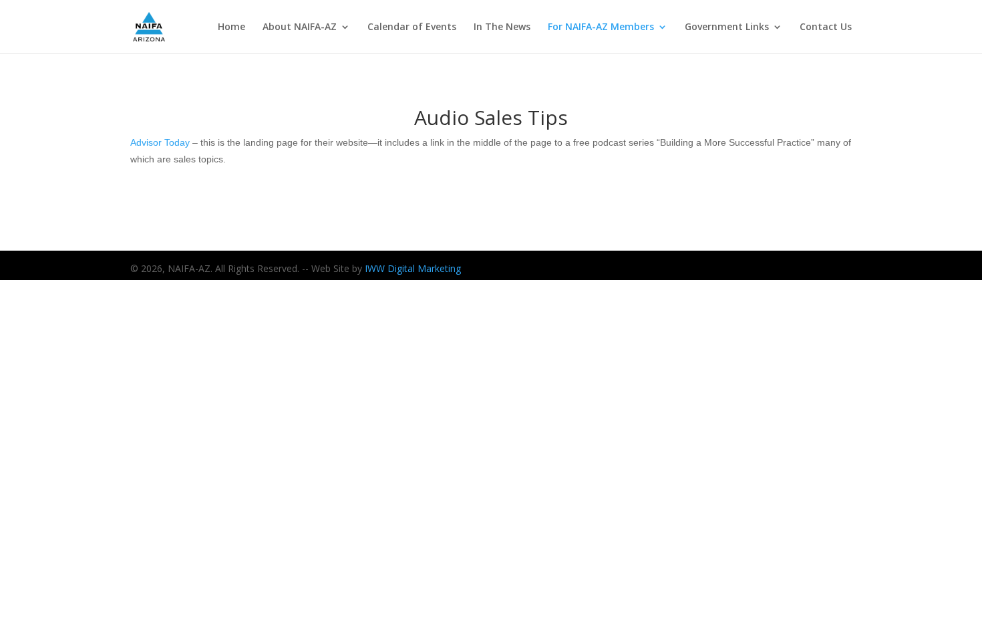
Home (231, 27)
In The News (502, 27)
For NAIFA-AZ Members (601, 27)
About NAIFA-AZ (300, 27)
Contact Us (826, 27)
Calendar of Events (411, 27)
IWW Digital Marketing (413, 268)
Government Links (727, 27)
